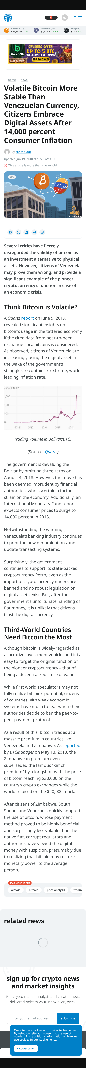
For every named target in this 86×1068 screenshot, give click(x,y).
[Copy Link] (42, 232)
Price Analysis (56, 890)
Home (12, 80)
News (24, 80)
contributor (23, 152)
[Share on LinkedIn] (26, 232)
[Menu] (78, 18)
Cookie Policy (47, 1039)
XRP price (73, 30)
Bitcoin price (16, 30)
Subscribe (68, 1018)
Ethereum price (46, 30)
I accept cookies (26, 1048)
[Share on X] (18, 232)
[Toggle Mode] (65, 17)
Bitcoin (33, 890)
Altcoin (15, 890)
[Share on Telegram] (34, 232)
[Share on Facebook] (10, 232)
